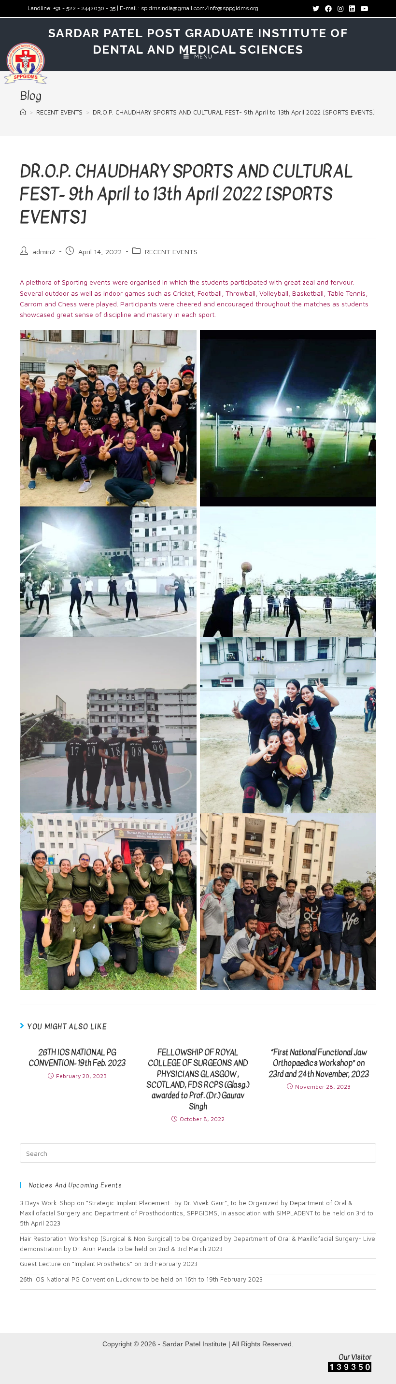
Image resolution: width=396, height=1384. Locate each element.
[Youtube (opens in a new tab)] (363, 9)
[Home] (23, 112)
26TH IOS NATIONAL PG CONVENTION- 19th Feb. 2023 (77, 1058)
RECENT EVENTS (171, 251)
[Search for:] (198, 1152)
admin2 (43, 251)
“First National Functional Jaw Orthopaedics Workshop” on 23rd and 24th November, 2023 (319, 1063)
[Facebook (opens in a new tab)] (328, 9)
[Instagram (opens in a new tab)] (340, 9)
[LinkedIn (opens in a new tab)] (352, 9)
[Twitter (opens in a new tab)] (316, 9)
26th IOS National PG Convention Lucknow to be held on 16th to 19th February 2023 (141, 1279)
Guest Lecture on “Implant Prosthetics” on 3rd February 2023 (109, 1264)
